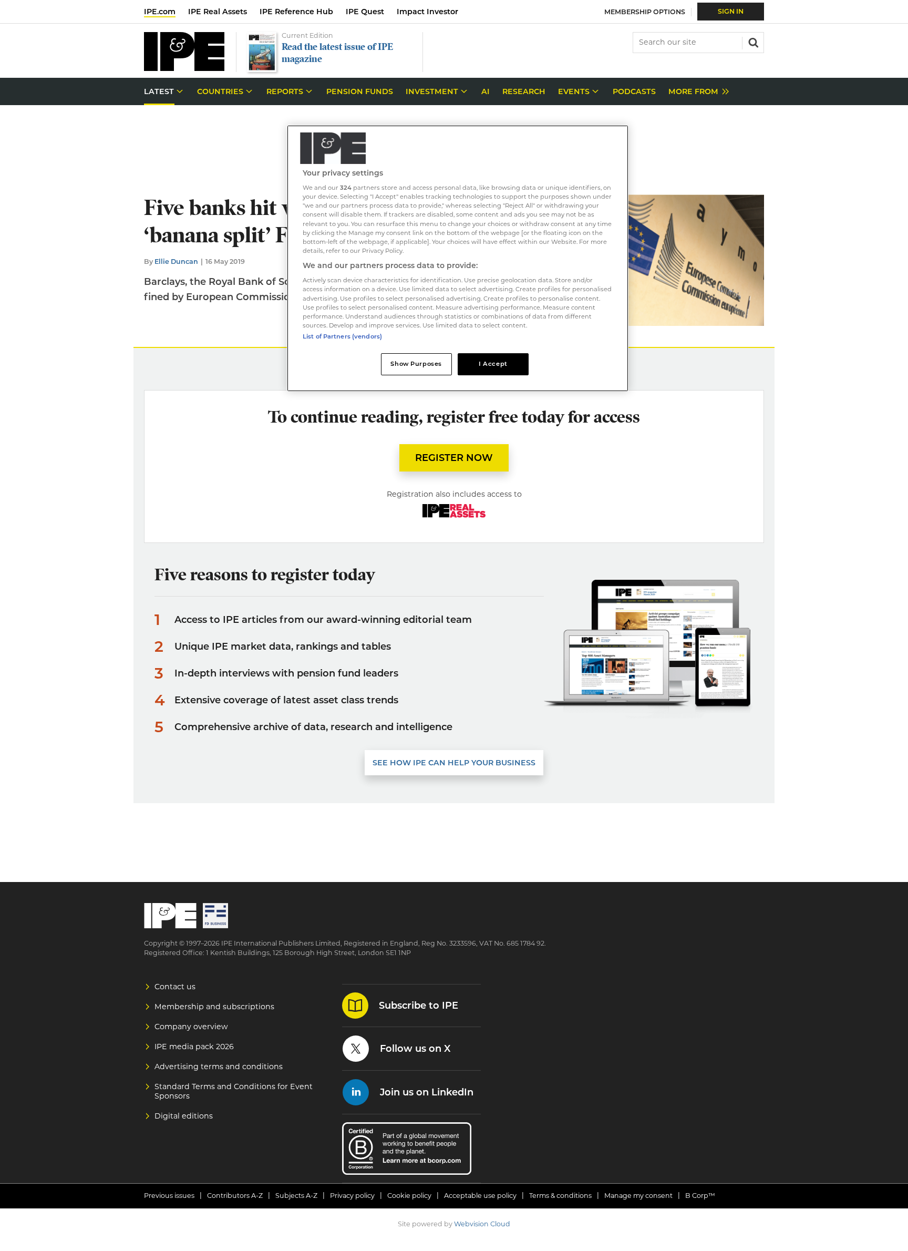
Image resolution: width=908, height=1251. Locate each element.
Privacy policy (352, 1195)
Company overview (191, 1026)
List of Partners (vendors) (342, 336)
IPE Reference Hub (296, 11)
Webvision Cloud (482, 1224)
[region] (457, 258)
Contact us (174, 986)
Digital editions (183, 1116)
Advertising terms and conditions (218, 1066)
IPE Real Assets (217, 11)
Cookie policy (409, 1195)
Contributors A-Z (235, 1195)
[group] (696, 92)
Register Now (454, 458)
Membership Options (644, 12)
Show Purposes (415, 363)
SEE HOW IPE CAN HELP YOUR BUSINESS (454, 762)
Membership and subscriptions (214, 1006)
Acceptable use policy (480, 1195)
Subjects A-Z (296, 1195)
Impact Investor (427, 11)
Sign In (731, 11)
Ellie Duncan (176, 261)
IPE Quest (365, 11)
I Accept (493, 363)
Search (752, 41)
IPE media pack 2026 (194, 1046)
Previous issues (169, 1195)
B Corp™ (700, 1195)
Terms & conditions (560, 1195)
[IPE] (184, 68)
